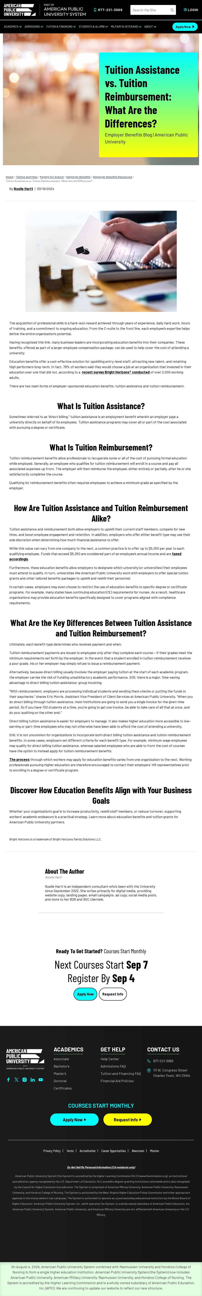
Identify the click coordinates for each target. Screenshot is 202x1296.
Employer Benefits (78, 176)
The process (19, 759)
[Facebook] (8, 1079)
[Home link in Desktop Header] (45, 10)
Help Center (110, 1059)
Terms (70, 1150)
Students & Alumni (92, 26)
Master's (60, 1073)
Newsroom (138, 1150)
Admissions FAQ (113, 1066)
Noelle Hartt (23, 189)
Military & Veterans (124, 26)
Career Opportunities (113, 1150)
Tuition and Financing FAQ (121, 1073)
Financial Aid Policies (117, 1081)
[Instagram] (24, 1079)
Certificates (63, 1088)
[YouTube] (41, 1079)
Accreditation (87, 1150)
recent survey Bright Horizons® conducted (116, 372)
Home (9, 176)
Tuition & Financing (59, 26)
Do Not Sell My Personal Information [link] (101, 1167)
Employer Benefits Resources (112, 176)
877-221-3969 (110, 10)
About (148, 26)
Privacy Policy (52, 1150)
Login (193, 10)
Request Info (112, 994)
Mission (154, 1150)
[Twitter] (16, 1079)
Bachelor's (61, 1066)
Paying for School (52, 176)
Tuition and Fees (26, 176)
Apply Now (183, 27)
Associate (61, 1059)
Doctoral (60, 1081)
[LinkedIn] (33, 1079)
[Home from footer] (25, 1059)
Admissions (32, 26)
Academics (11, 26)
